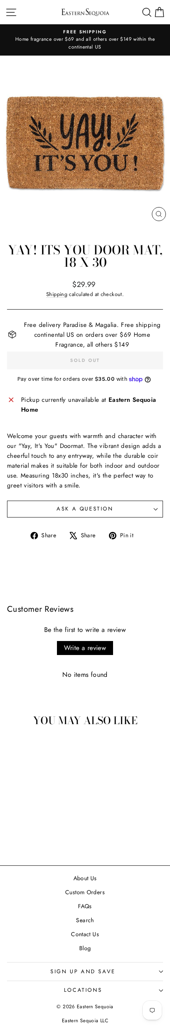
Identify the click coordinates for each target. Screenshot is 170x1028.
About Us (85, 878)
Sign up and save (83, 971)
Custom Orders (85, 892)
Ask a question (85, 509)
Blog (85, 948)
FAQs (85, 906)
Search (85, 920)
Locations (83, 990)
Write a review (85, 648)
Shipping (56, 294)
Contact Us (85, 934)
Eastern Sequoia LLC (85, 1020)
